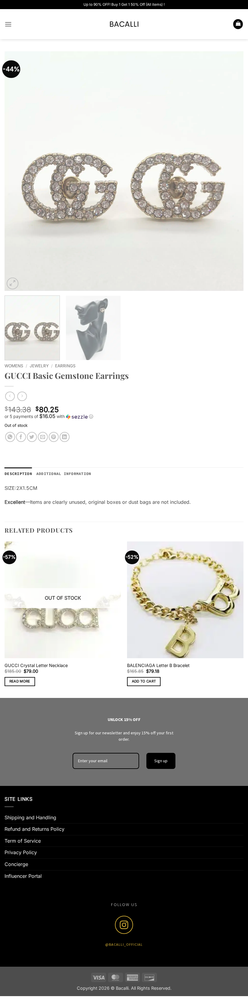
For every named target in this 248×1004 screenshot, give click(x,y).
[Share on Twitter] (32, 437)
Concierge (16, 864)
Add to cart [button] (144, 681)
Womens (14, 365)
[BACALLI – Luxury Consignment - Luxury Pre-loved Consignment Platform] (124, 24)
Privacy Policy (21, 852)
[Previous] (16, 171)
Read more (19, 681)
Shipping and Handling (30, 817)
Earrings (65, 365)
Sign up (161, 760)
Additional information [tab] (63, 473)
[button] (8, 24)
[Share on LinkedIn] (65, 437)
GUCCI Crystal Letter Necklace (36, 665)
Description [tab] (18, 473)
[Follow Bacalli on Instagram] (124, 925)
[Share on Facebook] (21, 437)
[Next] (231, 171)
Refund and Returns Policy (34, 829)
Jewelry (39, 365)
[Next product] (10, 396)
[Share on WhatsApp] (10, 437)
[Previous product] (22, 396)
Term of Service (23, 841)
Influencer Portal (23, 876)
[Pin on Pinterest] (54, 437)
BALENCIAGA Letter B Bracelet (158, 665)
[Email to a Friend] (43, 437)
